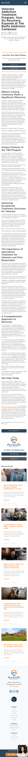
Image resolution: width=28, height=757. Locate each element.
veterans (16, 422)
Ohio (14, 739)
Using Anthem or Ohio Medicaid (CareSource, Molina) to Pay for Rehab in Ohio (14, 606)
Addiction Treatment (14, 725)
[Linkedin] (17, 691)
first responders (7, 422)
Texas (14, 735)
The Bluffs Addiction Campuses (11, 406)
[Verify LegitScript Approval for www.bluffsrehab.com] (14, 701)
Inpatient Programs (14, 727)
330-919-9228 (17, 396)
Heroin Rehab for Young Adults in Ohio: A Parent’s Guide (13, 526)
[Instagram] (14, 691)
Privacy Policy (14, 717)
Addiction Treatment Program (10, 34)
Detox (14, 729)
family (2, 341)
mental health (18, 347)
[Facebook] (10, 691)
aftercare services (5, 356)
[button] (25, 2)
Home (14, 708)
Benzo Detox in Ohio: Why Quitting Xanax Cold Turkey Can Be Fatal (14, 566)
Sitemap (14, 719)
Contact (14, 713)
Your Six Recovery (21, 79)
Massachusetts (14, 737)
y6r (19, 422)
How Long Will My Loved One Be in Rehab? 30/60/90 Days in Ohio (13, 487)
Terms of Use (14, 715)
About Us (14, 711)
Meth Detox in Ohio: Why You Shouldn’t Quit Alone (13, 645)
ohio (12, 422)
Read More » (7, 500)
